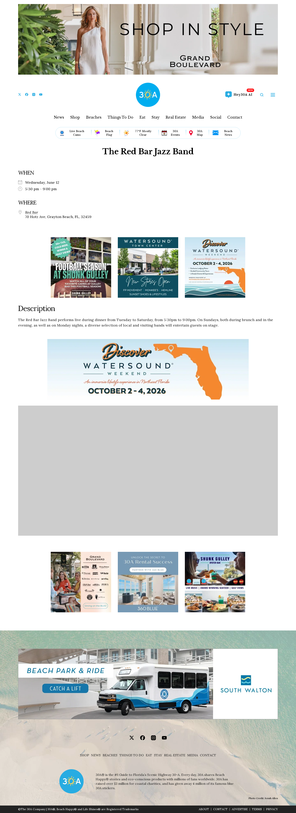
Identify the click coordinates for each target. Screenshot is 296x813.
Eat (142, 117)
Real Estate (176, 117)
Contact (234, 117)
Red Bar (31, 212)
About (204, 809)
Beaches (93, 117)
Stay (155, 117)
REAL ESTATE (174, 755)
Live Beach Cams (76, 133)
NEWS (96, 755)
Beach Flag (109, 133)
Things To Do (120, 117)
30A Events (175, 133)
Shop (75, 117)
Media (198, 117)
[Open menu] (273, 95)
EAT (149, 755)
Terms (257, 809)
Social (215, 117)
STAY (158, 755)
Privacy (272, 809)
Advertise (240, 809)
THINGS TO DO (131, 755)
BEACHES (110, 755)
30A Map (200, 133)
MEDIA (192, 755)
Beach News (228, 133)
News (59, 117)
